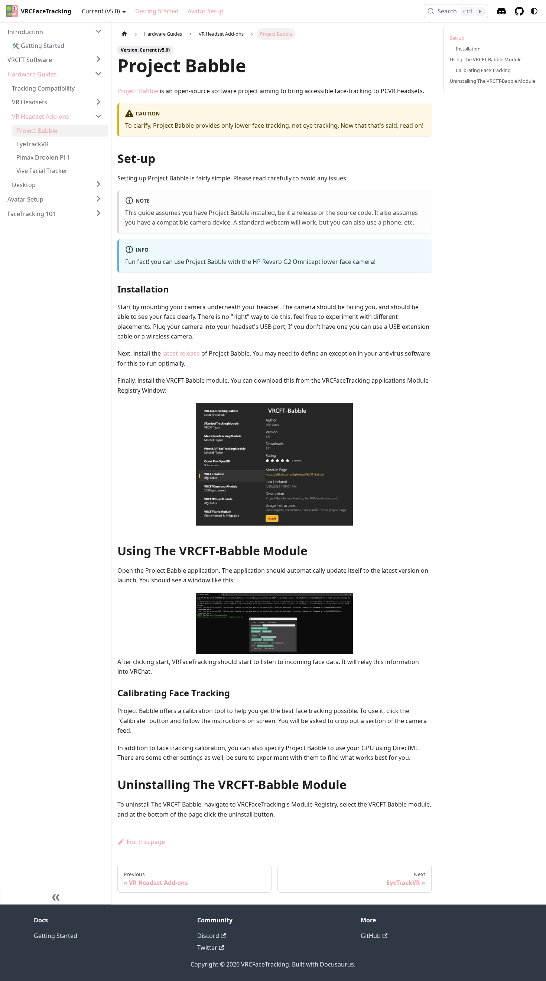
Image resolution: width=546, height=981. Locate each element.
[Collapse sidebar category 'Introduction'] (98, 31)
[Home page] (124, 34)
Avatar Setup (206, 11)
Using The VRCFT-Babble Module (485, 59)
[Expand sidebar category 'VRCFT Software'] (98, 59)
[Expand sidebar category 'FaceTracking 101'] (98, 213)
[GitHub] (519, 11)
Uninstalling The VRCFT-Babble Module (492, 81)
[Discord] (501, 11)
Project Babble (137, 91)
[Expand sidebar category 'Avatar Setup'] (98, 199)
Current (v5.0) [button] (101, 11)
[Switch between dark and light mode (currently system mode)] (534, 11)
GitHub (371, 936)
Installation (468, 48)
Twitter (207, 948)
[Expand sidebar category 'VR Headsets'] (98, 102)
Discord (208, 936)
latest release (181, 353)
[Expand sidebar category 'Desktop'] (98, 184)
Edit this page (146, 842)
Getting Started (157, 11)
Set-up (457, 38)
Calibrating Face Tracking (483, 70)
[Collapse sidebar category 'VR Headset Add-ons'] (98, 116)
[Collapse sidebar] (55, 897)
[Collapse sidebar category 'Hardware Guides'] (98, 73)
